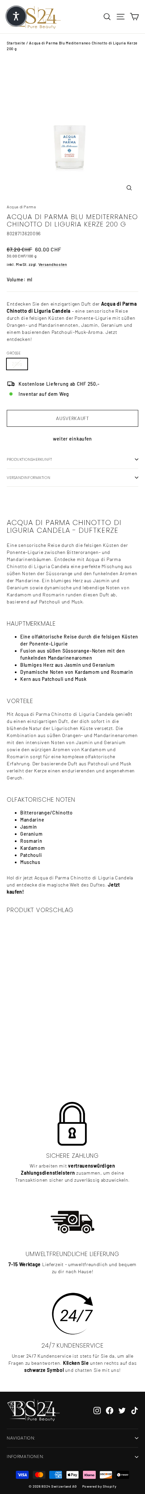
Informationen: (25, 1456)
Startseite (16, 43)
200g (17, 364)
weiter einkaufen (72, 439)
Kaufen (51, 1063)
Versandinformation (28, 477)
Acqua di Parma (21, 206)
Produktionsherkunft (29, 459)
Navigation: (21, 1438)
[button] (16, 16)
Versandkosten (52, 264)
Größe (14, 353)
